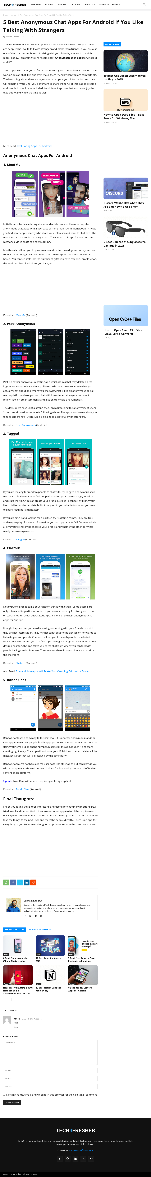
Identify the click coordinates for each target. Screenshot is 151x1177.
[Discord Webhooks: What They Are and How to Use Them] (126, 188)
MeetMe (20, 315)
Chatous (20, 663)
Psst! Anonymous (26, 425)
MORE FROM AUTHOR (40, 929)
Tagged (20, 539)
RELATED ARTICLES (14, 929)
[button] (144, 5)
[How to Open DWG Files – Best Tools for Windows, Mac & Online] (126, 100)
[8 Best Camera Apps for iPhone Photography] (18, 945)
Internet (49, 4)
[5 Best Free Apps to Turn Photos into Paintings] (83, 945)
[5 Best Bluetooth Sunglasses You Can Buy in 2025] (126, 227)
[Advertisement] (50, 119)
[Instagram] (31, 916)
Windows (36, 4)
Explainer (104, 4)
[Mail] (36, 916)
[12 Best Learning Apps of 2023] (50, 945)
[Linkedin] (26, 882)
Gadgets (88, 4)
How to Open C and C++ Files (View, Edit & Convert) (123, 332)
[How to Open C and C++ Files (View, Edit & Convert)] (126, 316)
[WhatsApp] (6, 882)
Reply (16, 1027)
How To (62, 4)
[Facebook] (13, 882)
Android (72, 984)
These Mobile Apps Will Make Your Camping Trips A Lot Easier (52, 671)
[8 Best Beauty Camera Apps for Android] (83, 975)
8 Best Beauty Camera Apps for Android (80, 989)
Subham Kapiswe (12, 36)
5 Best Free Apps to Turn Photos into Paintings (81, 959)
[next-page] (10, 999)
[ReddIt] (33, 882)
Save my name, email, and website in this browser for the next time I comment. (51, 1094)
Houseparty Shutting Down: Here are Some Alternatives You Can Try (18, 990)
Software (74, 4)
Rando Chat (22, 789)
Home (5, 15)
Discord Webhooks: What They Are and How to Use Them (124, 204)
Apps (13, 15)
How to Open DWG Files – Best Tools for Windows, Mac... (124, 116)
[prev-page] (5, 999)
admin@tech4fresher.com (81, 1150)
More (115, 4)
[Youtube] (91, 1159)
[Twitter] (20, 882)
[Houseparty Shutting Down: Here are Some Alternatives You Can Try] (18, 975)
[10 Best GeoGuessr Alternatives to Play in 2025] (126, 61)
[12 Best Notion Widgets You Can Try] (50, 975)
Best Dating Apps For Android (34, 146)
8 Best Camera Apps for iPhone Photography (15, 959)
